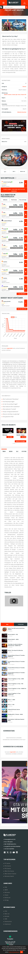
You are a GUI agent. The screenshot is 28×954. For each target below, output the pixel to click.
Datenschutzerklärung (14, 952)
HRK (4, 245)
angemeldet (10, 348)
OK (21, 952)
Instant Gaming (7, 182)
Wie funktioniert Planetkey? (10, 399)
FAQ (6, 911)
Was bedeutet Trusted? (9, 409)
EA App (6, 900)
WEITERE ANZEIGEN (22, 309)
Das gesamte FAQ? (8, 416)
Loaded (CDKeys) (7, 220)
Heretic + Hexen (20, 435)
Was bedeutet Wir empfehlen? (11, 406)
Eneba (5, 228)
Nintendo (7, 892)
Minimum (5, 435)
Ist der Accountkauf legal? (10, 404)
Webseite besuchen (21, 112)
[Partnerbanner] (14, 125)
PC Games (7, 863)
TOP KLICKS (20, 624)
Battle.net (7, 897)
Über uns (7, 913)
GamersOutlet (6, 301)
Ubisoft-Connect (8, 94)
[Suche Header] (26, 7)
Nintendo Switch (9, 876)
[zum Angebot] (25, 183)
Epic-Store (18, 94)
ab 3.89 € (10, 437)
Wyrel (5, 253)
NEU (7, 624)
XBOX (6, 889)
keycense (5, 286)
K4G (4, 204)
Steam (13, 94)
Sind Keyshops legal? (8, 401)
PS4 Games (8, 866)
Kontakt (7, 916)
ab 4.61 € (24, 437)
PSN (6, 887)
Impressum (8, 924)
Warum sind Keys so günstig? (11, 414)
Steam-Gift (23, 94)
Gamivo (5, 261)
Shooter (24, 86)
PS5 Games (8, 868)
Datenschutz (8, 921)
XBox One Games (9, 871)
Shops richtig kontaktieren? (10, 411)
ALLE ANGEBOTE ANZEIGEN (22, 294)
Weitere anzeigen (20, 441)
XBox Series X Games (10, 873)
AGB (6, 918)
